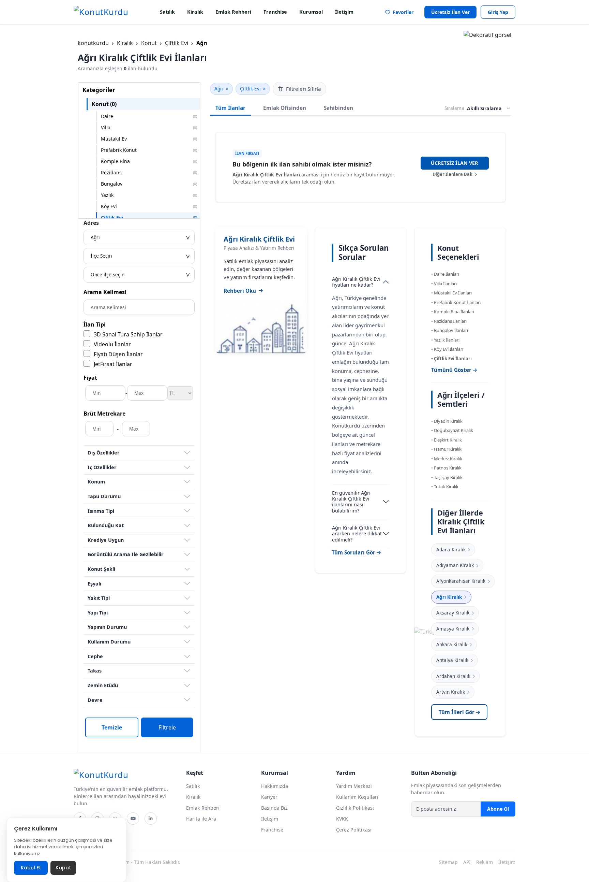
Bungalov (149, 183)
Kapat (63, 867)
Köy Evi (149, 206)
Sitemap (448, 862)
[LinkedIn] (151, 818)
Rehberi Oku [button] (240, 290)
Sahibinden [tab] (338, 107)
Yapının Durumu (107, 627)
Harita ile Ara (201, 818)
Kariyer (269, 797)
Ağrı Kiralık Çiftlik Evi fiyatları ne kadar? (356, 282)
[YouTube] (133, 818)
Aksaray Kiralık (452, 612)
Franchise (275, 12)
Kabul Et (31, 867)
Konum (96, 481)
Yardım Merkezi (354, 786)
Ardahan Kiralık (453, 676)
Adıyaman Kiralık (455, 565)
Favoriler (401, 12)
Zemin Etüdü (103, 685)
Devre (95, 700)
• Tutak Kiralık (444, 486)
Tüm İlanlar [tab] (230, 107)
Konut (149, 43)
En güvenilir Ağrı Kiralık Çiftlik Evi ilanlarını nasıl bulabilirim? (351, 502)
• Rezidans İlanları (449, 321)
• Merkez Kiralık (446, 459)
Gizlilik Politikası (355, 808)
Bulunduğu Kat (106, 525)
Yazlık (149, 195)
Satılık (167, 12)
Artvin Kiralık (450, 692)
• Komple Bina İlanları (452, 311)
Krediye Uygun (106, 540)
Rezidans (149, 172)
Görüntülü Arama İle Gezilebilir (126, 554)
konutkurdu (93, 43)
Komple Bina (149, 161)
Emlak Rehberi (233, 12)
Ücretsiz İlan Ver (450, 12)
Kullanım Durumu (109, 641)
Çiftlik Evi (176, 43)
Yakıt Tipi (99, 598)
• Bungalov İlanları (449, 330)
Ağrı (219, 88)
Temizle (112, 727)
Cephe (95, 656)
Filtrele (167, 727)
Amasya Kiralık (452, 628)
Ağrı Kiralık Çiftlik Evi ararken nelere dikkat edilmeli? (357, 533)
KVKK (342, 818)
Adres (91, 223)
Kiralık (195, 12)
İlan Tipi (95, 324)
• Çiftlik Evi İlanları (451, 359)
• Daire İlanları (445, 274)
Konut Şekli (101, 569)
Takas (95, 670)
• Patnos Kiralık (446, 468)
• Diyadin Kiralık (447, 421)
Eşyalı (94, 583)
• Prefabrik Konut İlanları (456, 302)
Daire (149, 116)
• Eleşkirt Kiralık (446, 440)
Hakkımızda (274, 786)
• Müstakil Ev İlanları (451, 293)
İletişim (344, 12)
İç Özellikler (102, 467)
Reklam (484, 862)
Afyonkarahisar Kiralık (460, 581)
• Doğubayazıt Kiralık (452, 430)
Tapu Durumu (104, 496)
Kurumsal (311, 12)
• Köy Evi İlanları (447, 349)
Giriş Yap (498, 12)
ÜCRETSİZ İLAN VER (454, 163)
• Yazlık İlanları (445, 340)
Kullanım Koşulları (357, 797)
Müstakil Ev (149, 138)
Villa (149, 127)
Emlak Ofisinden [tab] (284, 107)
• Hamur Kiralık (446, 449)
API (467, 862)
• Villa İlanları (444, 283)
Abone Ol (498, 809)
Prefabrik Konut (149, 150)
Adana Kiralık (451, 549)
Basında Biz (274, 808)
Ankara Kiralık (451, 644)
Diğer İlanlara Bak (453, 174)
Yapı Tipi (98, 612)
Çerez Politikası (354, 829)
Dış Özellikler (104, 452)
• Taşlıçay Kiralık (447, 477)
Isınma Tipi (101, 511)
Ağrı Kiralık (449, 597)
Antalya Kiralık (452, 660)
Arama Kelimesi (105, 292)
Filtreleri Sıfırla (303, 88)
